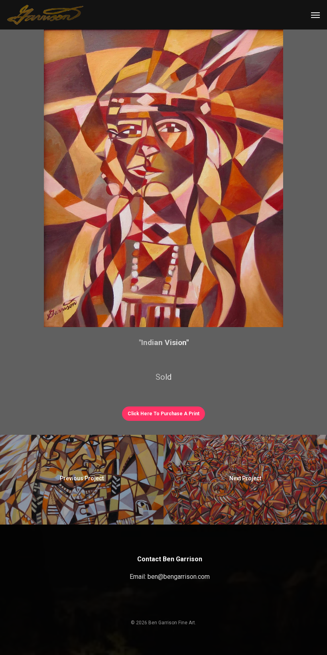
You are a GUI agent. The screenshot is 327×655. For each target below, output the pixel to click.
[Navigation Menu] (315, 15)
